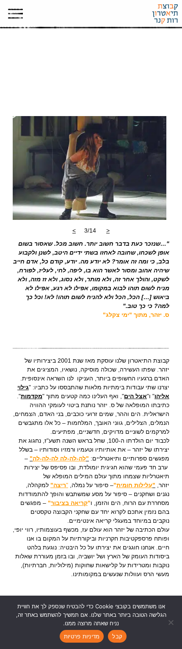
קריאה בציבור (69, 502)
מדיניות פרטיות (82, 636)
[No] (171, 622)
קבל (117, 636)
